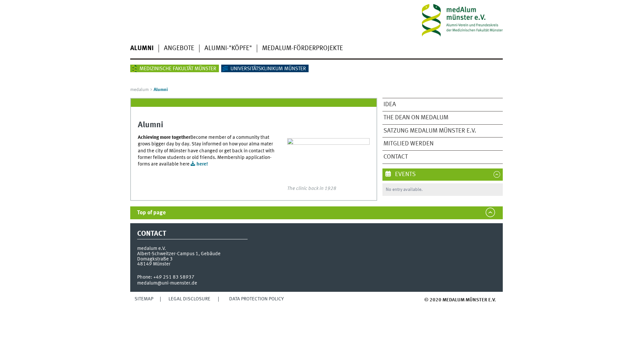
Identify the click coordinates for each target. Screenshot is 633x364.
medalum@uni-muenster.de (167, 283)
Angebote (179, 48)
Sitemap (144, 299)
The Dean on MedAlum (415, 118)
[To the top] (409, 306)
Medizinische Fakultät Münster (177, 69)
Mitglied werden (408, 144)
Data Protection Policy (256, 299)
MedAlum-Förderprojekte (302, 48)
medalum (139, 89)
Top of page (151, 213)
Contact (395, 157)
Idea (389, 104)
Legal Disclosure (189, 299)
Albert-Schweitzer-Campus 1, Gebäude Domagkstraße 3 (179, 256)
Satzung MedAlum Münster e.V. (429, 131)
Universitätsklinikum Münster (268, 69)
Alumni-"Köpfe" (228, 48)
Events (405, 174)
